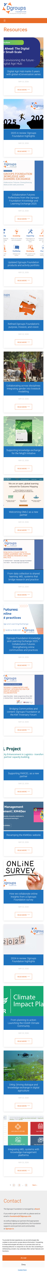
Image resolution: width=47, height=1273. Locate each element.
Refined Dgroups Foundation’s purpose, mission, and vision (23, 325)
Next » (34, 1185)
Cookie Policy (22, 1270)
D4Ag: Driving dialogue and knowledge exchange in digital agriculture (23, 1087)
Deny (23, 1265)
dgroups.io (10, 1229)
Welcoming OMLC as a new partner (23, 513)
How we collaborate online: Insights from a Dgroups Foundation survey (23, 896)
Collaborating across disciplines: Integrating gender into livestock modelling (23, 388)
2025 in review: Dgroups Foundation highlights (23, 134)
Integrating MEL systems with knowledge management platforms (23, 1152)
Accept (23, 1258)
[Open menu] (4, 20)
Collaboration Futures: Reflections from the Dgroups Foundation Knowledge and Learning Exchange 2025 (23, 199)
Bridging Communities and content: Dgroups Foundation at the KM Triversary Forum (23, 711)
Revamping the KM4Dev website (24, 835)
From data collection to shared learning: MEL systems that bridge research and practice (23, 576)
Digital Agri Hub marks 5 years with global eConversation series (23, 73)
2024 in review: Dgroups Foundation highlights (23, 960)
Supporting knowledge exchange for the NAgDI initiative (23, 452)
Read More (24, 90)
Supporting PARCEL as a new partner (23, 775)
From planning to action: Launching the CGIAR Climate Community (23, 1022)
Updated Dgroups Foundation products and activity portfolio (23, 264)
